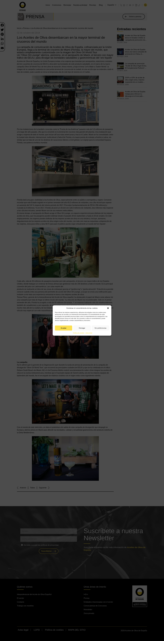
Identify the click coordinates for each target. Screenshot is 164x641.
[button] (108, 308)
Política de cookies (78, 333)
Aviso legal (88, 333)
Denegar (82, 328)
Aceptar (63, 328)
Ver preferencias (100, 328)
